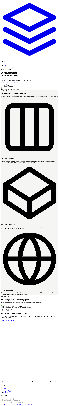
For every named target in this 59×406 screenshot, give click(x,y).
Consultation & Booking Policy (29, 404)
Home (4, 61)
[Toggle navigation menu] (12, 68)
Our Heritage (6, 62)
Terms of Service (11, 404)
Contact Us (6, 392)
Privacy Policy (4, 404)
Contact (5, 65)
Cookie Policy (18, 404)
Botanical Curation (7, 64)
